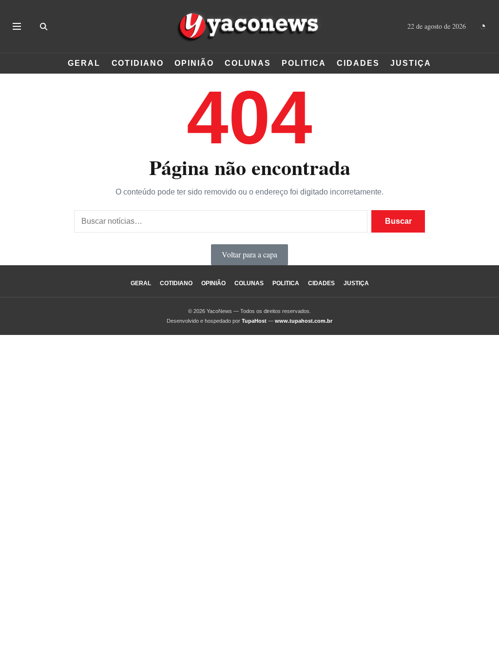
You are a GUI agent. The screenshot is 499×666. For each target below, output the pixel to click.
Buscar (398, 221)
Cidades (358, 63)
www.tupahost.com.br (303, 321)
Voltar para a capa (249, 254)
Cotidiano (138, 63)
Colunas (247, 63)
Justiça (410, 63)
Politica (304, 63)
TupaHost (254, 321)
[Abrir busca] (43, 26)
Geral (84, 63)
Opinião (193, 63)
